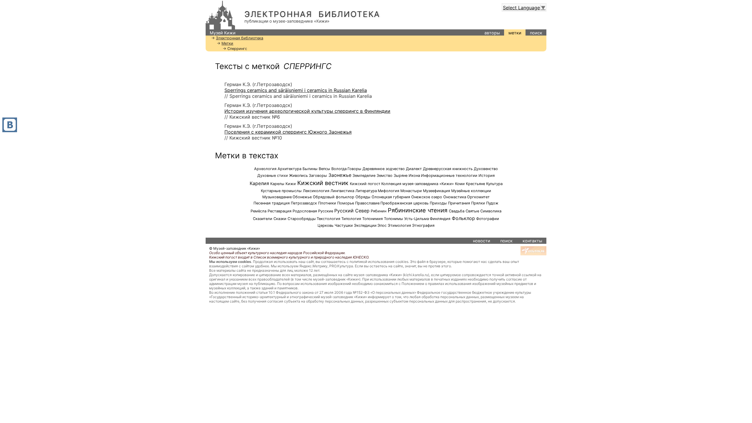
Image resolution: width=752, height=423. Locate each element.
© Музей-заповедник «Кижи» (234, 248)
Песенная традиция (272, 203)
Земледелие (363, 175)
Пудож (492, 203)
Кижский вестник (322, 183)
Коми (460, 184)
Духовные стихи (272, 175)
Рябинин (378, 211)
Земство (384, 175)
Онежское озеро (426, 197)
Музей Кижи (223, 32)
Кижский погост (365, 184)
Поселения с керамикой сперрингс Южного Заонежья (288, 132)
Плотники (327, 203)
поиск (536, 32)
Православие (367, 203)
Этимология (399, 225)
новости (481, 240)
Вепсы (324, 169)
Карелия (259, 183)
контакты (532, 240)
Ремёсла (258, 211)
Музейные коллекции (471, 191)
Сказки (279, 218)
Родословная (305, 211)
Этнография (423, 225)
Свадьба (456, 211)
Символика (490, 211)
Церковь (325, 225)
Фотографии (487, 218)
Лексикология (316, 191)
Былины (310, 169)
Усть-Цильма (416, 218)
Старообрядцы (302, 218)
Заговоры (318, 175)
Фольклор (463, 218)
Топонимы (393, 218)
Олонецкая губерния (391, 197)
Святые (472, 211)
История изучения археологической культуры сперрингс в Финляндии (307, 111)
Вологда (339, 169)
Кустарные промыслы (281, 191)
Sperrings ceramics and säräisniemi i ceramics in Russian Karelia (295, 90)
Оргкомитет (478, 197)
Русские (325, 211)
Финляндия (440, 218)
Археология (265, 169)
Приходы (438, 203)
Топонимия (372, 218)
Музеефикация (436, 191)
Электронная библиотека (312, 14)
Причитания (459, 203)
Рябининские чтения (417, 210)
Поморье (345, 203)
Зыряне (400, 175)
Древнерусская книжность (448, 169)
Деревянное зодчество (383, 169)
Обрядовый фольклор (333, 197)
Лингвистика (342, 191)
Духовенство (486, 169)
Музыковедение (277, 197)
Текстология (328, 218)
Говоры (354, 169)
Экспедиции (365, 225)
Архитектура (289, 169)
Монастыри (411, 191)
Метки (227, 43)
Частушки (344, 225)
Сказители (262, 218)
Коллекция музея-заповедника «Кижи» (417, 184)
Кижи (291, 184)
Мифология (388, 191)
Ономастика (454, 197)
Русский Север (352, 211)
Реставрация (279, 211)
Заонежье (339, 175)
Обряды (362, 197)
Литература (366, 191)
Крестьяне (475, 184)
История (487, 175)
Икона (414, 175)
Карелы (277, 184)
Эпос (382, 225)
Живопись (298, 175)
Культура (494, 184)
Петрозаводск (304, 203)
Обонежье (302, 197)
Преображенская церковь (404, 203)
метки (514, 32)
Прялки (478, 203)
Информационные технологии (449, 175)
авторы (492, 32)
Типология (351, 218)
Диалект (414, 169)
